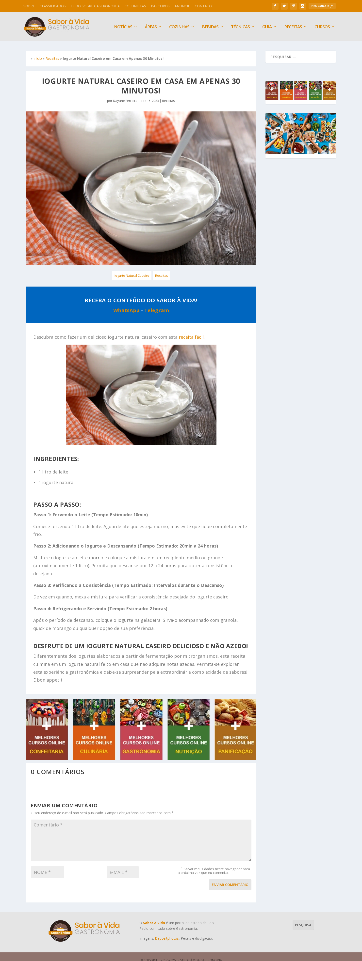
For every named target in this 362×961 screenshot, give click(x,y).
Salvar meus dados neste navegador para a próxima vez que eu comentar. (214, 871)
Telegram (156, 310)
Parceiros (160, 6)
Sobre (29, 6)
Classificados (53, 6)
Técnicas (240, 27)
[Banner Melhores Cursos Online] (141, 758)
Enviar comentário (230, 884)
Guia (267, 27)
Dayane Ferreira (125, 100)
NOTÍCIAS (123, 27)
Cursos (322, 27)
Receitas (293, 27)
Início (37, 58)
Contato (203, 6)
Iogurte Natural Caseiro (132, 275)
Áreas (151, 27)
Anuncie (182, 6)
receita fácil (191, 337)
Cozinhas (179, 27)
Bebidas (210, 27)
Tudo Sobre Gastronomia (95, 6)
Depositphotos (167, 938)
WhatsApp (126, 310)
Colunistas (135, 6)
